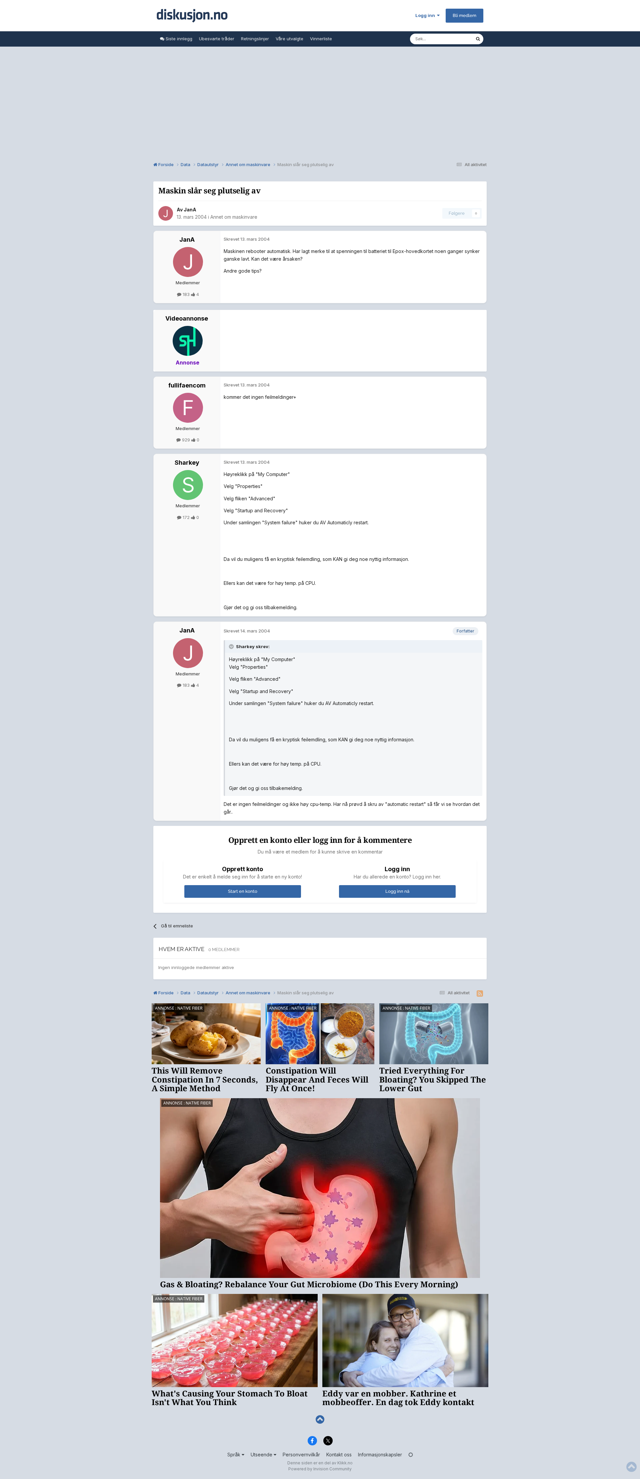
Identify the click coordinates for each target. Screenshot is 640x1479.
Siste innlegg (178, 38)
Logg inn (426, 15)
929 (186, 439)
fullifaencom (187, 385)
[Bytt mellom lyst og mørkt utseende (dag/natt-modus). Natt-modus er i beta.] (410, 1454)
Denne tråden (452, 38)
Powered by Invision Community (320, 1468)
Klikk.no (345, 1462)
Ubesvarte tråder (216, 38)
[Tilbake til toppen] (320, 1419)
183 (186, 294)
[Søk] (478, 39)
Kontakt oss (339, 1454)
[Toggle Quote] (232, 646)
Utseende (262, 1454)
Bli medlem (464, 15)
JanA (190, 209)
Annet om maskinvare (233, 217)
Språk (234, 1454)
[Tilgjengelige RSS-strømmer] (480, 993)
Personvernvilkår (301, 1454)
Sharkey (187, 462)
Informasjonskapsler (380, 1454)
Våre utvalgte (289, 38)
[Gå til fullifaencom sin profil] (188, 408)
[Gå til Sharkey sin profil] (188, 485)
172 (186, 517)
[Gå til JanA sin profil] (165, 213)
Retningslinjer (255, 38)
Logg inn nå (397, 891)
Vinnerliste (321, 38)
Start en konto (242, 891)
